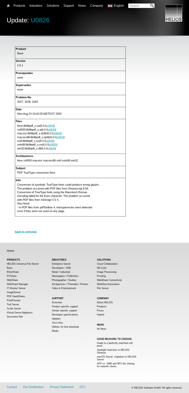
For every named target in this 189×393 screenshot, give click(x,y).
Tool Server (13, 304)
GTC (83, 387)
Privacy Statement (61, 387)
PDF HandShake (16, 296)
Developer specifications (65, 314)
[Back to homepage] (173, 20)
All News (101, 328)
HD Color (101, 267)
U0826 (40, 20)
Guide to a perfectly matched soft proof (115, 344)
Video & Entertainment (64, 288)
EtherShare (13, 272)
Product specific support (65, 306)
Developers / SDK (61, 267)
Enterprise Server (61, 263)
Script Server (14, 308)
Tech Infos (57, 322)
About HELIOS (105, 302)
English (119, 5)
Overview (57, 302)
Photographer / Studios (64, 280)
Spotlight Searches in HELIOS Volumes (113, 351)
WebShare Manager (17, 284)
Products (101, 306)
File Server (103, 288)
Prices (100, 310)
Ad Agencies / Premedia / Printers (70, 284)
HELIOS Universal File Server (23, 263)
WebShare (12, 280)
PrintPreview (13, 300)
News (82, 5)
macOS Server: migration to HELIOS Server (116, 358)
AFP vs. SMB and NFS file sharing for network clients (115, 365)
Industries (36, 5)
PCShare (11, 276)
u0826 (50, 125)
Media (55, 330)
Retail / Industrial (61, 272)
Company (96, 5)
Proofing (101, 276)
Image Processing (106, 272)
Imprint (100, 314)
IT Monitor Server (16, 288)
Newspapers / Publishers (65, 276)
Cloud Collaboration (107, 263)
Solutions (53, 5)
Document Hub (15, 316)
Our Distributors (33, 387)
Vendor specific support (64, 310)
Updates (56, 318)
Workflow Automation (108, 284)
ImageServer (13, 292)
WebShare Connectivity (109, 280)
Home (10, 250)
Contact (12, 387)
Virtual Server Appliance (19, 312)
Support (68, 5)
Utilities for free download (65, 326)
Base (9, 267)
